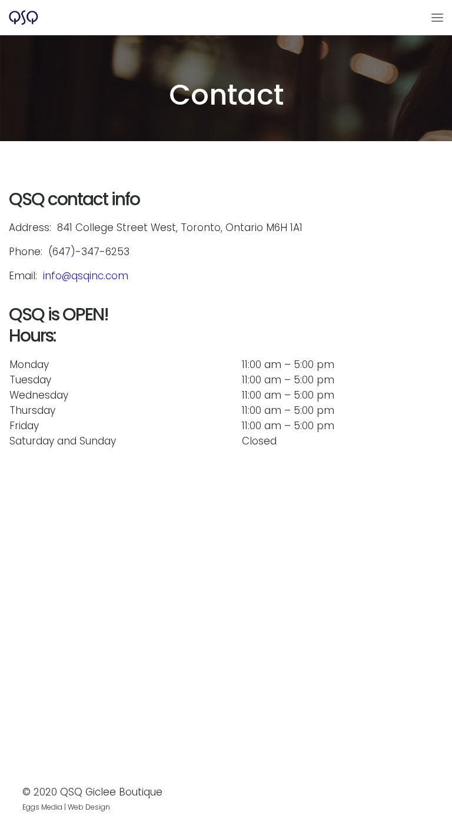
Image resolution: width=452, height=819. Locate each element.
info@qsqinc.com (85, 276)
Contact (226, 95)
